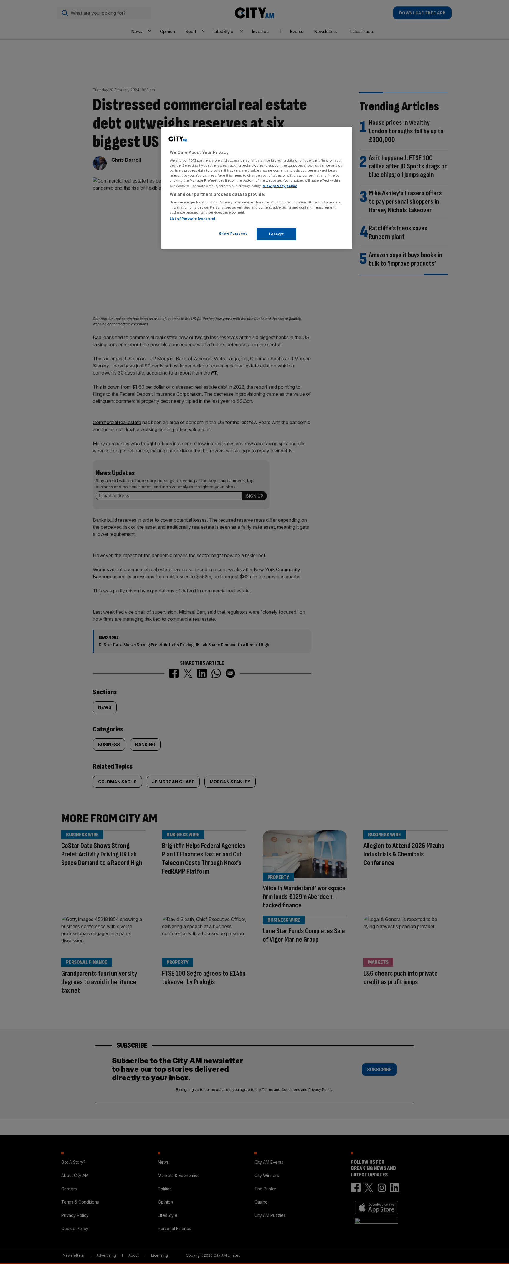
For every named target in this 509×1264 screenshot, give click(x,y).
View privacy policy (280, 186)
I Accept (276, 234)
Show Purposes (233, 234)
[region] (256, 188)
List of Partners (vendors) (192, 218)
